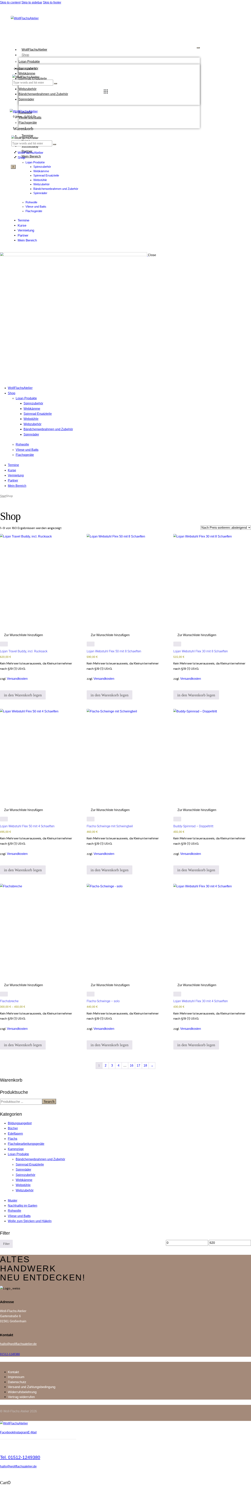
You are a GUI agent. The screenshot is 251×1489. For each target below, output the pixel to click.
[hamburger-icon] (198, 47)
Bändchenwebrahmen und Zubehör (43, 94)
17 (138, 1065)
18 (145, 1065)
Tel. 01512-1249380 (20, 1457)
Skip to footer (52, 2)
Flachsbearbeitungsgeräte (26, 1143)
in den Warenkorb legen (23, 1045)
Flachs (12, 1138)
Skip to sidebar (31, 2)
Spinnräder (26, 99)
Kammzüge (16, 1149)
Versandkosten (17, 678)
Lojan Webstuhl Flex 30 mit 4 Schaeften (200, 1001)
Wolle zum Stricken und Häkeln (30, 1221)
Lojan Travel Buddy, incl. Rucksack (23, 651)
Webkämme (27, 73)
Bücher (13, 1128)
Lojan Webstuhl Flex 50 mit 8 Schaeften (114, 651)
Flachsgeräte (28, 122)
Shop (25, 55)
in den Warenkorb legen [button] (23, 695)
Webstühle (23, 1185)
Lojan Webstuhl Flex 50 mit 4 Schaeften (27, 826)
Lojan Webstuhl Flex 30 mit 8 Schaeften (200, 651)
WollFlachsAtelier (34, 49)
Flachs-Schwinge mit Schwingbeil (110, 826)
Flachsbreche (9, 1001)
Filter (6, 1243)
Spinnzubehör (25, 1175)
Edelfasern (15, 1133)
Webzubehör (27, 89)
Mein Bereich (31, 156)
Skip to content (10, 2)
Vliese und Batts (19, 1216)
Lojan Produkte (29, 61)
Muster (12, 1200)
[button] (21, 635)
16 (131, 1065)
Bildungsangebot (20, 1123)
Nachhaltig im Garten (22, 1205)
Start (3, 496)
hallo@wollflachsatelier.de (18, 1344)
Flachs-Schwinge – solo (103, 1001)
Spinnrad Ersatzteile (30, 1164)
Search (49, 1101)
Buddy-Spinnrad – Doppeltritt (193, 826)
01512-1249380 (10, 1354)
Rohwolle (14, 1210)
